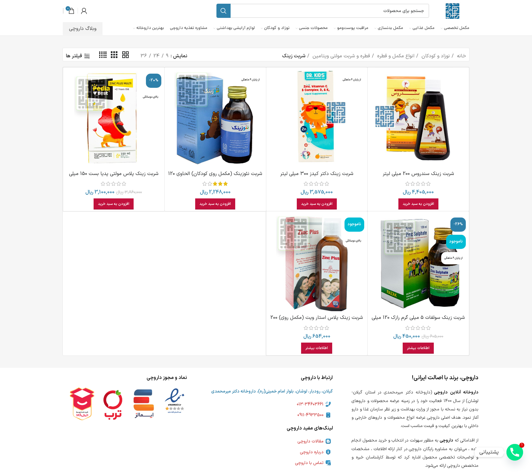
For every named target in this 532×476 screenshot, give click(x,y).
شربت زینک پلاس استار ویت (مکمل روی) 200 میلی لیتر (316, 321)
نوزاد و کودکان (435, 56)
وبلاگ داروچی (82, 28)
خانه (460, 56)
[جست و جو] (223, 11)
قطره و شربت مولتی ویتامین (340, 56)
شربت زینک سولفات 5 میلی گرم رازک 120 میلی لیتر (418, 321)
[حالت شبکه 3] (114, 56)
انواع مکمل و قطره (395, 56)
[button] (418, 204)
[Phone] (514, 452)
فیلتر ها (74, 56)
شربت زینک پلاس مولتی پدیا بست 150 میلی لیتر (114, 177)
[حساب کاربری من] (84, 11)
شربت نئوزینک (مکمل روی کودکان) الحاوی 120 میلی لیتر (215, 177)
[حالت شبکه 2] (125, 56)
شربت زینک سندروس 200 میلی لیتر (418, 173)
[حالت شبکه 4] (103, 56)
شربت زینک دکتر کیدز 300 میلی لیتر (316, 173)
